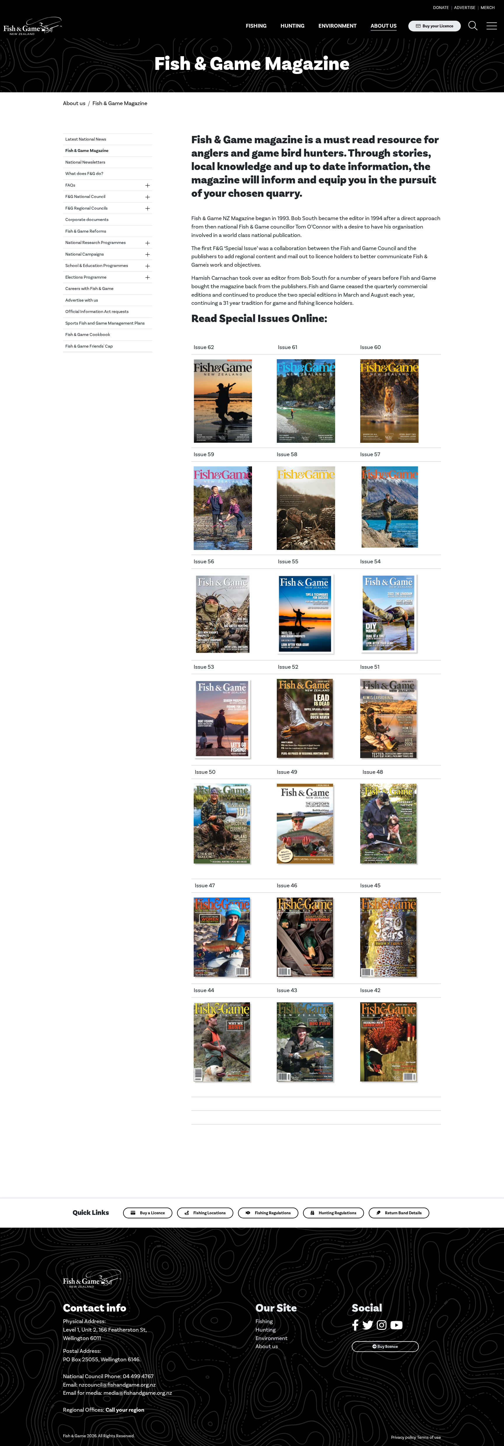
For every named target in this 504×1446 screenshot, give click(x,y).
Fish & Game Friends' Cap (89, 346)
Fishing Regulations (273, 1212)
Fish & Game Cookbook (87, 334)
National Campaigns (84, 254)
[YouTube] (396, 1327)
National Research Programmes (95, 242)
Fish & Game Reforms (85, 231)
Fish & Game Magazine (119, 103)
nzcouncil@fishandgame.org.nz (117, 1384)
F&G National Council (85, 196)
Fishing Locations (209, 1212)
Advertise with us (81, 300)
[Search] (473, 26)
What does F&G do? (84, 173)
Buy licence (387, 1346)
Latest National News (85, 139)
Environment (337, 25)
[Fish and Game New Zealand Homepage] (33, 26)
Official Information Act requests (97, 311)
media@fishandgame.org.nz (138, 1393)
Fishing (256, 25)
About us (384, 25)
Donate (441, 7)
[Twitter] (367, 1327)
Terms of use (429, 1437)
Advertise (464, 7)
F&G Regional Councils (86, 208)
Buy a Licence (152, 1212)
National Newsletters (85, 162)
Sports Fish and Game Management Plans (105, 323)
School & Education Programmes (96, 265)
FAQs (70, 185)
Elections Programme (85, 277)
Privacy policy (403, 1437)
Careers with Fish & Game (89, 288)
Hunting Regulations (337, 1212)
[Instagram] (382, 1327)
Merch (487, 7)
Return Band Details (403, 1212)
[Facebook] (355, 1327)
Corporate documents (86, 219)
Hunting (292, 25)
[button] (492, 26)
